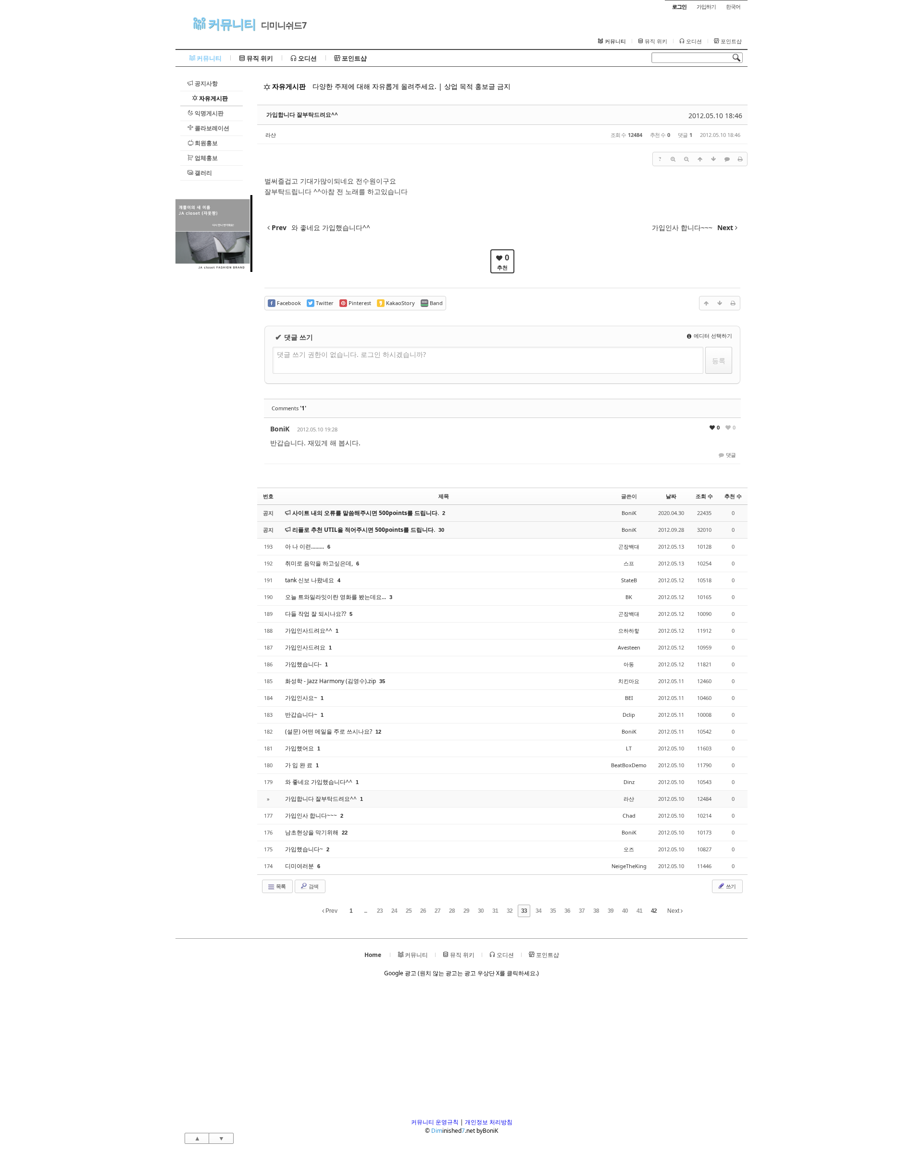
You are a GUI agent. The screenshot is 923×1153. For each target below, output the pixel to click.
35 (382, 681)
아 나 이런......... (305, 546)
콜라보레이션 (211, 128)
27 (437, 911)
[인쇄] (740, 159)
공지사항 (205, 83)
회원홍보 (205, 143)
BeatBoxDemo (629, 765)
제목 (443, 496)
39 (610, 911)
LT (629, 748)
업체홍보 (205, 158)
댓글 (730, 454)
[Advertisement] (213, 416)
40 (625, 911)
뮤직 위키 (655, 41)
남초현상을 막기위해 (312, 832)
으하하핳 (628, 630)
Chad (629, 815)
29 (466, 911)
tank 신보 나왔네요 (310, 580)
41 (639, 911)
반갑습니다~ (302, 715)
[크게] (673, 159)
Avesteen (629, 647)
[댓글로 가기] (727, 159)
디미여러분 (300, 866)
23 (380, 911)
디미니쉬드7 (283, 25)
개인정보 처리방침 (488, 1122)
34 (538, 911)
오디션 (693, 41)
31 (495, 911)
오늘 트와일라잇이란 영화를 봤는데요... (336, 597)
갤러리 (202, 173)
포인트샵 (730, 41)
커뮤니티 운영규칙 (435, 1122)
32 (509, 911)
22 (345, 832)
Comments (289, 408)
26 (423, 911)
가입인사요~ (302, 698)
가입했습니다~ (304, 849)
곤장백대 (628, 546)
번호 (268, 496)
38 (596, 911)
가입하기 (706, 6)
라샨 (270, 134)
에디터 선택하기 (712, 335)
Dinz (629, 781)
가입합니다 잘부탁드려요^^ (302, 114)
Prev (330, 911)
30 (441, 530)
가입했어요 (300, 748)
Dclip (629, 714)
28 (452, 911)
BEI (629, 697)
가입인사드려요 (306, 647)
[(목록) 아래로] (713, 159)
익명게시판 (208, 113)
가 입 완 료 (299, 765)
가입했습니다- (304, 664)
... (365, 911)
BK (628, 597)
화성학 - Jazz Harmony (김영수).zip (331, 681)
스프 (629, 563)
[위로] (700, 159)
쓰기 (730, 886)
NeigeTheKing (629, 866)
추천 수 (733, 496)
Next (674, 911)
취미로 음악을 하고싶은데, (319, 563)
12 (378, 732)
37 (582, 911)
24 (394, 911)
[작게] (686, 159)
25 (409, 911)
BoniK (279, 428)
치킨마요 (628, 681)
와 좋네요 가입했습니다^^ (319, 782)
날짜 (671, 496)
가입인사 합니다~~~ (311, 815)
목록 (280, 886)
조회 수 (704, 496)
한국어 (733, 6)
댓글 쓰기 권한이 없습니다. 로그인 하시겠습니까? (351, 354)
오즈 (629, 849)
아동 (629, 664)
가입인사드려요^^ (309, 630)
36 (567, 911)
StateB (629, 580)
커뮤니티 (230, 24)
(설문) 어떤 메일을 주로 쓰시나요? (329, 731)
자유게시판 (213, 98)
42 (654, 911)
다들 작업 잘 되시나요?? (316, 614)
